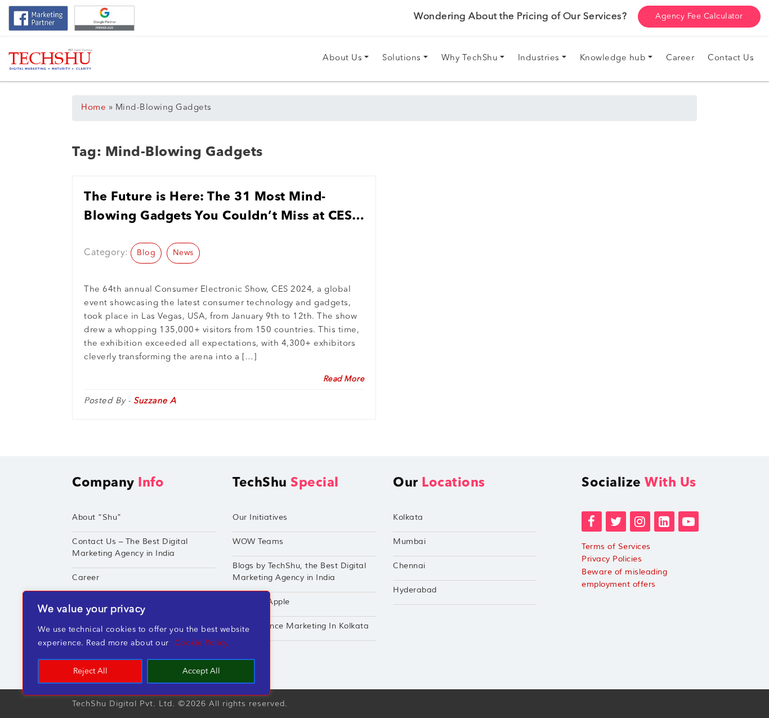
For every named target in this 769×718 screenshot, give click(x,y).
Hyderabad (415, 590)
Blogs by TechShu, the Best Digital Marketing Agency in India (299, 571)
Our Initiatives (260, 517)
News (183, 253)
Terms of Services (616, 546)
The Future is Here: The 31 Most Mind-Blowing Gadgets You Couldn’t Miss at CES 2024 (218, 208)
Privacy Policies (612, 559)
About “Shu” (97, 517)
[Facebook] (592, 521)
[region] (146, 643)
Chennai (409, 565)
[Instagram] (640, 521)
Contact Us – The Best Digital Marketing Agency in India (130, 547)
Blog (146, 253)
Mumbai (409, 541)
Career (85, 577)
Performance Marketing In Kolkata (301, 626)
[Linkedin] (664, 521)
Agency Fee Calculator (699, 16)
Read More (344, 379)
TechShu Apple (261, 601)
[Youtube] (688, 521)
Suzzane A (155, 401)
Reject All (90, 671)
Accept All (201, 671)
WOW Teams (258, 541)
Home (93, 108)
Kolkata (408, 517)
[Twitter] (616, 521)
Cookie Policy (202, 643)
